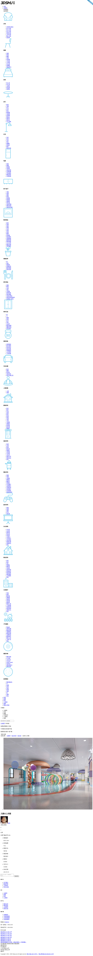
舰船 (7, 370)
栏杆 (7, 319)
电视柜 (8, 198)
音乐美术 (8, 347)
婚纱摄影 (8, 574)
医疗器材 (8, 345)
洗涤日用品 (9, 295)
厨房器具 (8, 292)
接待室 (8, 532)
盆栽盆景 (8, 266)
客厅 (7, 408)
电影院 (8, 599)
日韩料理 (8, 487)
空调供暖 (8, 171)
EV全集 (8, 658)
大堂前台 (8, 538)
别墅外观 (8, 628)
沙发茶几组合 (9, 26)
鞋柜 (7, 196)
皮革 (7, 686)
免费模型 (5, 914)
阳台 (7, 414)
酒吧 (7, 511)
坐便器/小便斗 (10, 299)
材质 (4, 697)
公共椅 (8, 62)
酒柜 (7, 195)
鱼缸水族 (8, 244)
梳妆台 (8, 117)
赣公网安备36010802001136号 (46, 954)
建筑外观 (8, 633)
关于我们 (5, 882)
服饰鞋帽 (8, 239)
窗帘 (7, 223)
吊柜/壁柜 (8, 204)
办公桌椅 (8, 121)
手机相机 (8, 173)
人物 (7, 391)
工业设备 (8, 353)
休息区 (8, 535)
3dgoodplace (9, 665)
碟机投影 (8, 174)
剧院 (7, 594)
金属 (7, 685)
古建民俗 (8, 634)
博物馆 (8, 597)
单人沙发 (8, 31)
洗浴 (7, 509)
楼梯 (7, 317)
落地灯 (8, 145)
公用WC (8, 537)
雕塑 (7, 233)
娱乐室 (8, 426)
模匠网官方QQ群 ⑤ (6, 939)
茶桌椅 (8, 115)
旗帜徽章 (8, 246)
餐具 (7, 286)
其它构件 (8, 328)
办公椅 (8, 64)
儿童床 (8, 86)
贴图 (4, 699)
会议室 (8, 531)
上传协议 (5, 885)
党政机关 (8, 543)
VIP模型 (3, 723)
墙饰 (7, 227)
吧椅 (7, 54)
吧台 (7, 111)
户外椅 (8, 61)
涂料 (7, 694)
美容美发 (8, 569)
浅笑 (9, 823)
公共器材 (8, 352)
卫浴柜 (8, 291)
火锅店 (8, 478)
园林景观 (8, 630)
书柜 (7, 192)
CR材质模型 (6, 917)
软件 (4, 700)
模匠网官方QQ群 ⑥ (6, 940)
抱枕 (7, 226)
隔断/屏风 (8, 327)
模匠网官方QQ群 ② (6, 933)
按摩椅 (8, 65)
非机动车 (8, 373)
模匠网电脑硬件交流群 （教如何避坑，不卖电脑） (13, 942)
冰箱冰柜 (8, 170)
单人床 (8, 84)
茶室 (7, 417)
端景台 (8, 118)
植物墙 (8, 264)
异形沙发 (8, 33)
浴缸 (7, 289)
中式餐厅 (8, 484)
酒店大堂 (8, 456)
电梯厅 (8, 450)
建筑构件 (8, 636)
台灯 (7, 140)
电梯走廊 (8, 541)
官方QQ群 (6, 887)
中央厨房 (8, 490)
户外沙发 (8, 34)
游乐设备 (8, 348)
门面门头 (8, 639)
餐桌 (7, 104)
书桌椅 (8, 114)
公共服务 (8, 575)
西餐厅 (8, 479)
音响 (7, 163)
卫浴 (7, 420)
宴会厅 (8, 448)
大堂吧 (8, 453)
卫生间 (8, 454)
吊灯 (7, 137)
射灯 (7, 139)
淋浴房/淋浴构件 (10, 297)
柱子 (7, 320)
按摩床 (8, 89)
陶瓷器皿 (8, 241)
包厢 (7, 476)
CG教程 (5, 702)
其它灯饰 (8, 148)
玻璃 (7, 689)
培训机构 (8, 606)
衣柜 (7, 193)
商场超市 (8, 571)
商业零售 (8, 572)
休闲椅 (8, 59)
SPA (7, 563)
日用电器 (8, 176)
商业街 (8, 627)
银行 (7, 562)
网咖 (7, 507)
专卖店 (8, 568)
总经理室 (8, 540)
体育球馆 (8, 608)
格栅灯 (8, 143)
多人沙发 (8, 28)
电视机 (8, 167)
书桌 (7, 106)
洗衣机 (8, 168)
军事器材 (8, 350)
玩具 (7, 229)
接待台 (8, 120)
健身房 (8, 602)
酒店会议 (8, 458)
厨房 (7, 413)
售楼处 (8, 565)
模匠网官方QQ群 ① (6, 932)
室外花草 (8, 269)
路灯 (7, 146)
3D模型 (5, 8)
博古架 (8, 202)
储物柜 (8, 201)
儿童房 (8, 422)
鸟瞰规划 (8, 631)
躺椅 (7, 56)
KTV (7, 512)
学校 (7, 593)
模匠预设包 (9, 682)
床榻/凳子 (8, 67)
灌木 (7, 263)
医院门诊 (8, 603)
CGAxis (8, 661)
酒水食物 (8, 294)
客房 (7, 444)
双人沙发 (8, 30)
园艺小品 (8, 637)
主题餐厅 (8, 486)
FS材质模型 (6, 919)
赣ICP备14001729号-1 (32, 954)
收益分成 (5, 908)
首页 (4, 6)
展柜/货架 (8, 205)
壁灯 (7, 142)
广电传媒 (8, 605)
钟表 (7, 230)
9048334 (7, 922)
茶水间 (8, 534)
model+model (9, 662)
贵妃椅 (8, 37)
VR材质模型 (6, 916)
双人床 (8, 83)
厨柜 (7, 285)
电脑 (7, 165)
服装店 (8, 566)
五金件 (8, 324)
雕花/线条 (8, 325)
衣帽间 (8, 423)
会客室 (8, 451)
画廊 (4, 703)
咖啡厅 (8, 481)
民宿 (7, 447)
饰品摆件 (8, 236)
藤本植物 (8, 267)
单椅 (7, 53)
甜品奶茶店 (9, 492)
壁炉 (7, 322)
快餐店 (8, 482)
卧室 (7, 416)
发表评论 (16, 876)
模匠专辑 (8, 656)
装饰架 (8, 199)
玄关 (7, 411)
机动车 (8, 372)
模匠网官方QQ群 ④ (6, 937)
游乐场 (8, 513)
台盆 (7, 288)
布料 (7, 691)
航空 (7, 369)
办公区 (8, 529)
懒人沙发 (8, 36)
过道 (7, 445)
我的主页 (5, 904)
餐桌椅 (8, 112)
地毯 (7, 224)
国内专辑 (8, 666)
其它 (7, 459)
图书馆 (8, 596)
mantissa (8, 663)
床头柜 (8, 87)
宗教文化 (8, 609)
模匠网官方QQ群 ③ (6, 935)
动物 (7, 392)
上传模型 (5, 907)
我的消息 (5, 905)
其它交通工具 (9, 375)
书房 (7, 419)
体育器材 (8, 344)
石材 (7, 688)
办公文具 (8, 242)
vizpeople (8, 659)
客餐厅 (8, 428)
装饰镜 (8, 235)
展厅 (7, 560)
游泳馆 (8, 600)
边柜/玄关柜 (9, 207)
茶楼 (7, 475)
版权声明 (5, 884)
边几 (7, 109)
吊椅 (7, 58)
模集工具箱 (6, 705)
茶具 (7, 232)
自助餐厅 (8, 489)
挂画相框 (8, 238)
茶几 (7, 107)
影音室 (8, 425)
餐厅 (7, 410)
